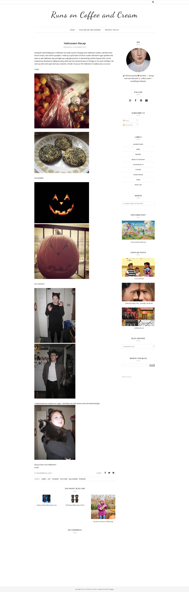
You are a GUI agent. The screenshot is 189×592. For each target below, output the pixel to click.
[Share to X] (109, 473)
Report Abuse (126, 377)
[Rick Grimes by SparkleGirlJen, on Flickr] (54, 398)
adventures (138, 144)
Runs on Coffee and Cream (94, 15)
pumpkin (82, 479)
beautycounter (138, 159)
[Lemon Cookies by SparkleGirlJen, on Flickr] (61, 172)
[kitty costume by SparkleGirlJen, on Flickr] (54, 342)
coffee (138, 169)
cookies (55, 479)
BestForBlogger (109, 589)
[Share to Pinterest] (113, 473)
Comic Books (139, 278)
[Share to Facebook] (105, 473)
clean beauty (138, 164)
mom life (138, 185)
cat (49, 479)
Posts (126, 120)
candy (43, 479)
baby (138, 149)
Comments (128, 125)
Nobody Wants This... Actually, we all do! (139, 303)
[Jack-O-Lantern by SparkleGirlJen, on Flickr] (61, 223)
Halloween (73, 479)
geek (138, 180)
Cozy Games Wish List (138, 242)
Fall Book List (139, 328)
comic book (138, 174)
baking (138, 154)
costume (63, 479)
